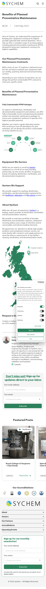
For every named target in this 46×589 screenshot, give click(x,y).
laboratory (19, 195)
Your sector (8, 394)
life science (31, 195)
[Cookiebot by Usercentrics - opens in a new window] (37, 282)
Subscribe (23, 406)
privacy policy (8, 574)
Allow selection (31, 334)
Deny (30, 338)
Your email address (11, 385)
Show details (38, 326)
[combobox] (23, 399)
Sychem (32, 210)
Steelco (32, 167)
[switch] (42, 311)
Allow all (31, 330)
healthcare (9, 195)
